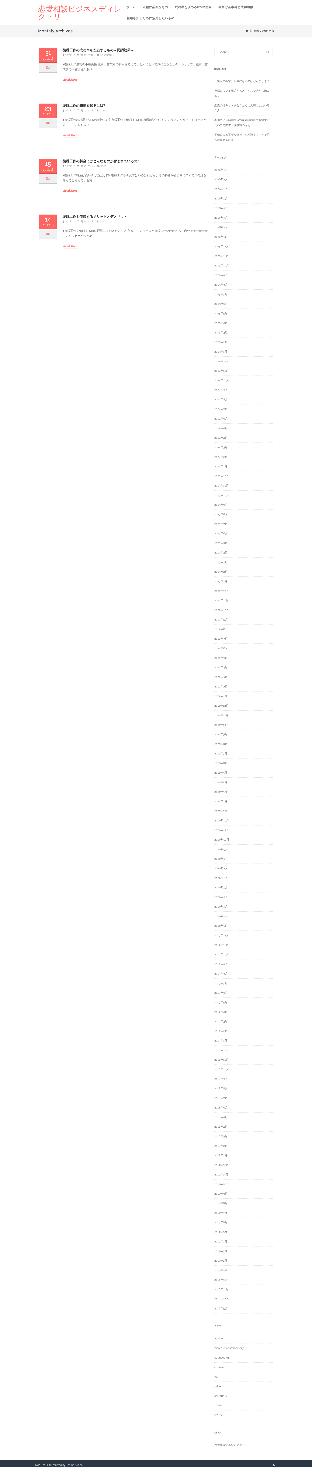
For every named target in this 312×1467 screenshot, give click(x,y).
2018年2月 (221, 1145)
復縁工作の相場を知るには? (84, 106)
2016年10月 (221, 1299)
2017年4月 (220, 1241)
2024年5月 (221, 428)
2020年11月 (221, 830)
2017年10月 (221, 1184)
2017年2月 (220, 1260)
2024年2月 (221, 456)
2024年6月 (221, 418)
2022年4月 (221, 667)
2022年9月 (221, 619)
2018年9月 (221, 1078)
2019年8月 (221, 973)
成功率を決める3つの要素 (193, 7)
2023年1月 (220, 581)
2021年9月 (221, 734)
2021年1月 (220, 810)
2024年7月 (221, 409)
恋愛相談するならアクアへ (230, 1445)
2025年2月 (221, 342)
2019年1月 (220, 1040)
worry (218, 1415)
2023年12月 (221, 476)
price (103, 166)
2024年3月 (221, 447)
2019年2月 (221, 1031)
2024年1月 (220, 466)
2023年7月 (221, 523)
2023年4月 (221, 552)
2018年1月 (220, 1155)
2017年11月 (221, 1174)
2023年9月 (221, 504)
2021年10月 (221, 724)
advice (218, 1338)
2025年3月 (221, 332)
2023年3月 (221, 562)
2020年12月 (221, 820)
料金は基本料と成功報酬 (235, 7)
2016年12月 (221, 1279)
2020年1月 (221, 925)
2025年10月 (221, 265)
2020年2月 (221, 916)
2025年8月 (221, 284)
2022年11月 (221, 600)
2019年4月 (221, 1011)
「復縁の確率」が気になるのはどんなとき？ (242, 81)
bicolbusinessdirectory (229, 1348)
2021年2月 (220, 801)
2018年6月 (221, 1107)
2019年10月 (221, 954)
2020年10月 (221, 839)
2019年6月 (221, 992)
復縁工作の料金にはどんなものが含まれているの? (101, 161)
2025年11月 (221, 256)
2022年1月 (220, 696)
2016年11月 (221, 1289)
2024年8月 (221, 399)
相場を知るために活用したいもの (150, 18)
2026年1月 (221, 236)
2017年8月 (221, 1203)
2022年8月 (221, 629)
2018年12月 (221, 1050)
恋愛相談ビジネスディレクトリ (79, 12)
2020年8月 (221, 858)
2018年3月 (221, 1136)
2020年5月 (221, 887)
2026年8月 (221, 169)
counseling (221, 1357)
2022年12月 (221, 590)
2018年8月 (221, 1088)
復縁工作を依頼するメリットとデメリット (95, 217)
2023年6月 (221, 533)
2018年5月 (221, 1117)
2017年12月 (221, 1165)
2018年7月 (221, 1098)
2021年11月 (221, 715)
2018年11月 (221, 1059)
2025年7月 (221, 294)
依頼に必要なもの (155, 7)
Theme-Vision (74, 1465)
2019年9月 (221, 964)
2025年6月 (221, 303)
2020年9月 (221, 849)
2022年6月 (221, 648)
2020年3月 (221, 906)
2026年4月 (221, 208)
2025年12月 (221, 246)
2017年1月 (220, 1270)
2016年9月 (221, 1308)
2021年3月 (220, 791)
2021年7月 (220, 753)
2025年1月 (220, 351)
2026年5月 (221, 198)
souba (104, 110)
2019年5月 (221, 1002)
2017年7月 (220, 1212)
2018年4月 (221, 1126)
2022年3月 (221, 677)
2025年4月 (221, 322)
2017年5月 (220, 1232)
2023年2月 (221, 571)
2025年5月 (221, 313)
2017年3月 (220, 1251)
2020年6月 (221, 877)
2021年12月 (221, 705)
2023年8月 (221, 514)
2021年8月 (221, 744)
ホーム (131, 7)
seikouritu (106, 55)
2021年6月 (221, 763)
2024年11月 (221, 370)
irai (102, 221)
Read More (70, 79)
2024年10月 (221, 380)
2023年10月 (221, 495)
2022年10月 (221, 610)
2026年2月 (221, 227)
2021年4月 (220, 782)
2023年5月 (221, 543)
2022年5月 (221, 657)
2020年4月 (221, 897)
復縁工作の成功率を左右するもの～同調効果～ (98, 50)
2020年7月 (221, 868)
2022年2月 (221, 686)
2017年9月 (221, 1193)
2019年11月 (221, 944)
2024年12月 (221, 361)
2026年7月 (221, 179)
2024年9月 (221, 389)
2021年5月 (220, 772)
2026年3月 (221, 217)
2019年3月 (221, 1021)
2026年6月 (221, 189)
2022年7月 (221, 638)
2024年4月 (221, 437)
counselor (221, 1367)
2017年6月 (221, 1222)
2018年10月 (221, 1069)
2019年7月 (221, 983)
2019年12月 (221, 935)
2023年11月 (221, 485)
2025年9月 (221, 275)
